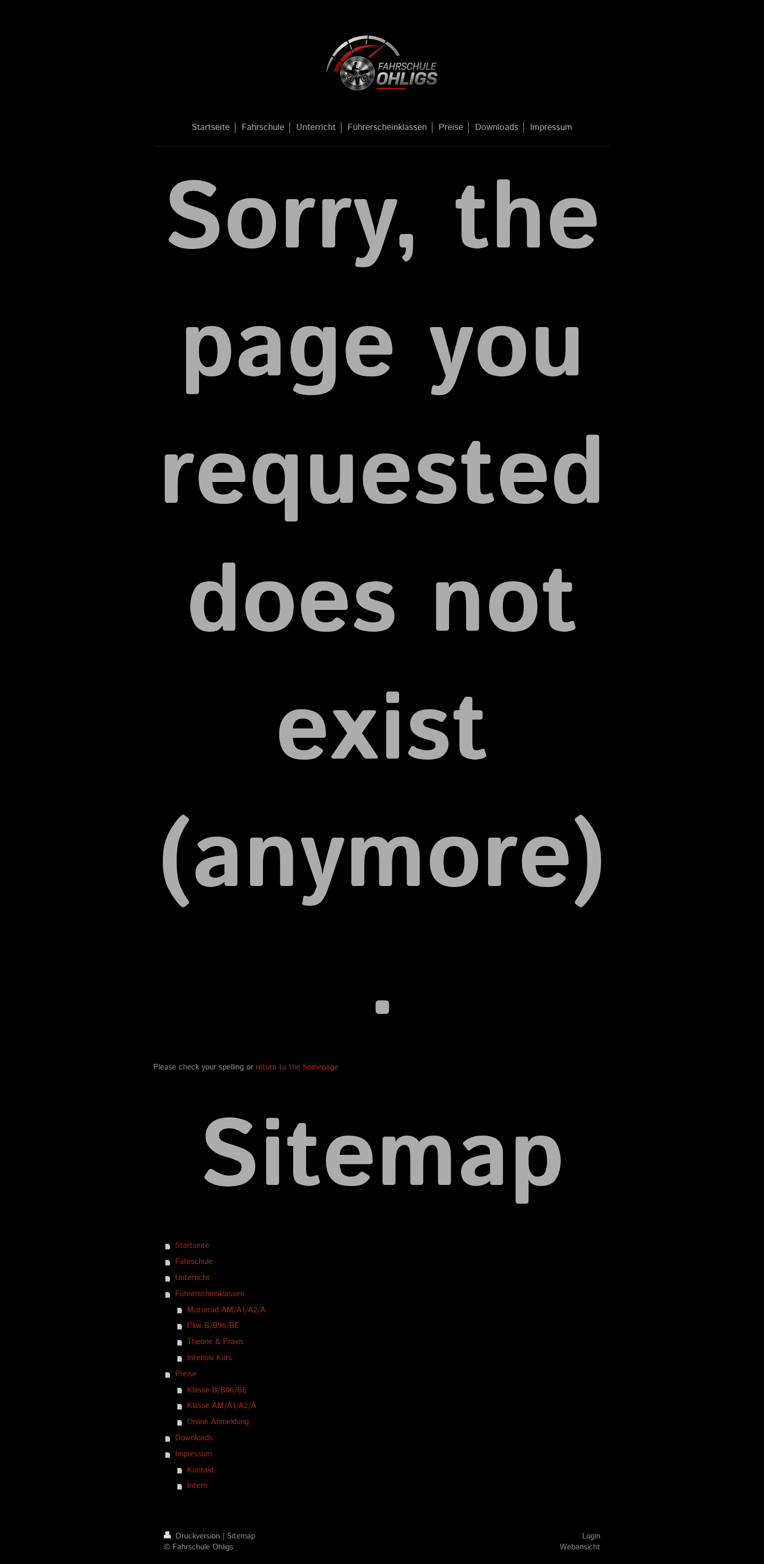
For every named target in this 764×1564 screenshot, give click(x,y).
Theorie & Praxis (215, 1342)
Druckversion (197, 1536)
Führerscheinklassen (209, 1294)
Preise (185, 1374)
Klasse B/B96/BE (217, 1390)
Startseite (192, 1246)
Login (591, 1536)
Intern (197, 1486)
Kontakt (201, 1470)
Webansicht (580, 1547)
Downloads (194, 1438)
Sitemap (241, 1536)
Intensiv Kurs (209, 1358)
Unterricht (192, 1278)
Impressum (193, 1454)
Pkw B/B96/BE (213, 1326)
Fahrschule (194, 1262)
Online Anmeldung (218, 1422)
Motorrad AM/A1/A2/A (226, 1310)
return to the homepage (297, 1067)
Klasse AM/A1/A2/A (221, 1406)
